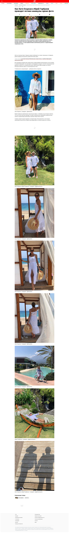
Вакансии (16, 522)
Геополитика (9, 3)
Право (47, 3)
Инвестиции (33, 3)
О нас (16, 514)
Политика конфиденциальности (39, 517)
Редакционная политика (18, 517)
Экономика (16, 3)
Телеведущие (17, 520)
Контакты (36, 520)
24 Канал (2, 3)
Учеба (61, 3)
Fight (56, 3)
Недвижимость (41, 3)
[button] (19, 14)
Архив (35, 522)
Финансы (27, 3)
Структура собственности (19, 523)
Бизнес (22, 3)
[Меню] (1, 1)
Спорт (52, 3)
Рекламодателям (37, 514)
